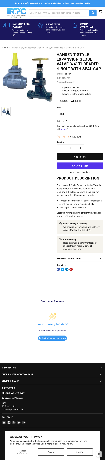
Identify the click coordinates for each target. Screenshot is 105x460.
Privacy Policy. (66, 443)
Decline (79, 452)
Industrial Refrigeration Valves (76, 94)
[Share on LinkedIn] (66, 269)
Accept (51, 452)
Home (5, 48)
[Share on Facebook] (58, 269)
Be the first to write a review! (52, 338)
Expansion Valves (70, 87)
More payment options (80, 172)
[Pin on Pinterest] (71, 269)
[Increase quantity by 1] (80, 148)
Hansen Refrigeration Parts (75, 90)
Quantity (60, 142)
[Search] (93, 13)
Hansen (67, 73)
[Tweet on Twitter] (62, 269)
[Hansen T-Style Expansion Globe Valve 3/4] (6, 111)
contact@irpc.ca (15, 398)
